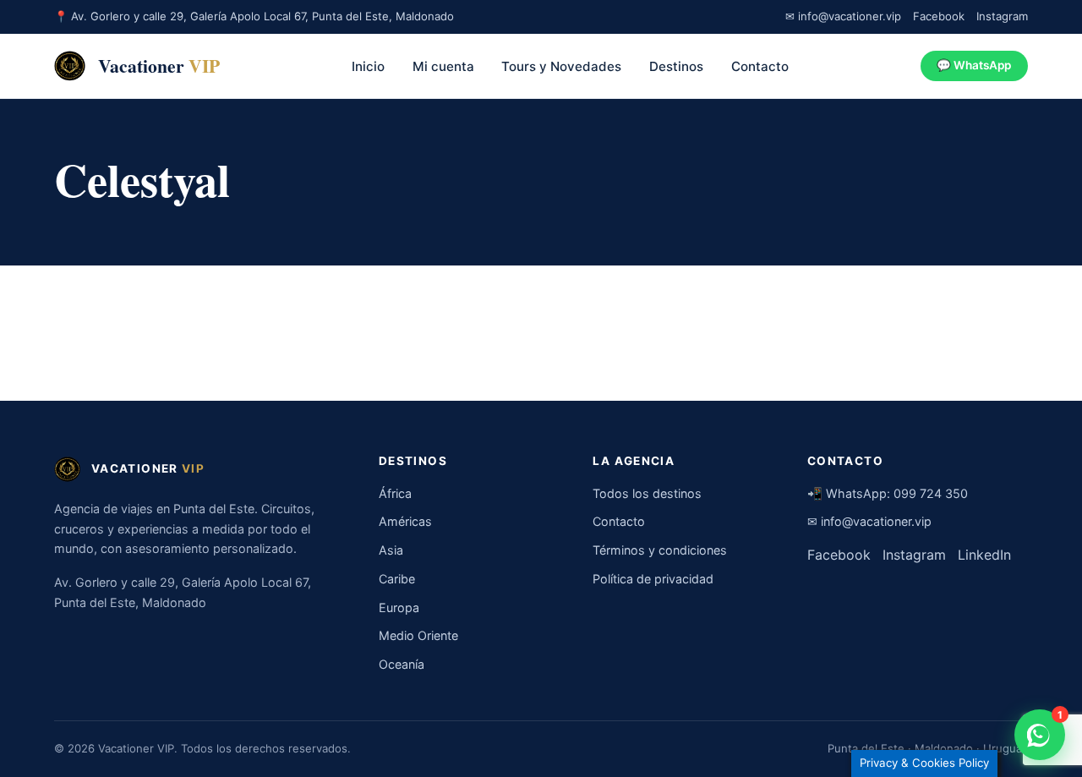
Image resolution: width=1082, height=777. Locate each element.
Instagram (1002, 16)
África (395, 493)
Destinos (676, 66)
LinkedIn (984, 554)
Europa (399, 607)
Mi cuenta (443, 66)
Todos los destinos (647, 493)
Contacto (760, 66)
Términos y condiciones (660, 550)
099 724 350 (930, 493)
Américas (405, 521)
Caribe (397, 579)
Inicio (368, 66)
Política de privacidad (653, 579)
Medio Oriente (418, 635)
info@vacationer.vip (876, 521)
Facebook (939, 16)
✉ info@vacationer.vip (843, 16)
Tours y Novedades (561, 66)
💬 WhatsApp (974, 65)
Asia (391, 550)
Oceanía (401, 664)
